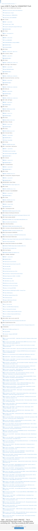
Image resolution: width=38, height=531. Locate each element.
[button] (0, 0)
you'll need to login (23, 526)
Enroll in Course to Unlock (19, 528)
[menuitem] (0, 2)
